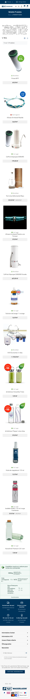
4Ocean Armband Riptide (15, 118)
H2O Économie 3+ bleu (15, 353)
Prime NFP (15, 78)
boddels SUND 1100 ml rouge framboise (15, 509)
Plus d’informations (15, 597)
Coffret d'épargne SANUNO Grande (15, 274)
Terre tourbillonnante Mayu (15, 196)
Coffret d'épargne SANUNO (15, 157)
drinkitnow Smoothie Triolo (15, 392)
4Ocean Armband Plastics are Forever (15, 235)
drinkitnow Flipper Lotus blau (15, 431)
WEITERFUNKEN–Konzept (18, 684)
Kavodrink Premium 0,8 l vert (15, 549)
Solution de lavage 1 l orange (15, 313)
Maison (10, 14)
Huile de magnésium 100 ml (15, 470)
